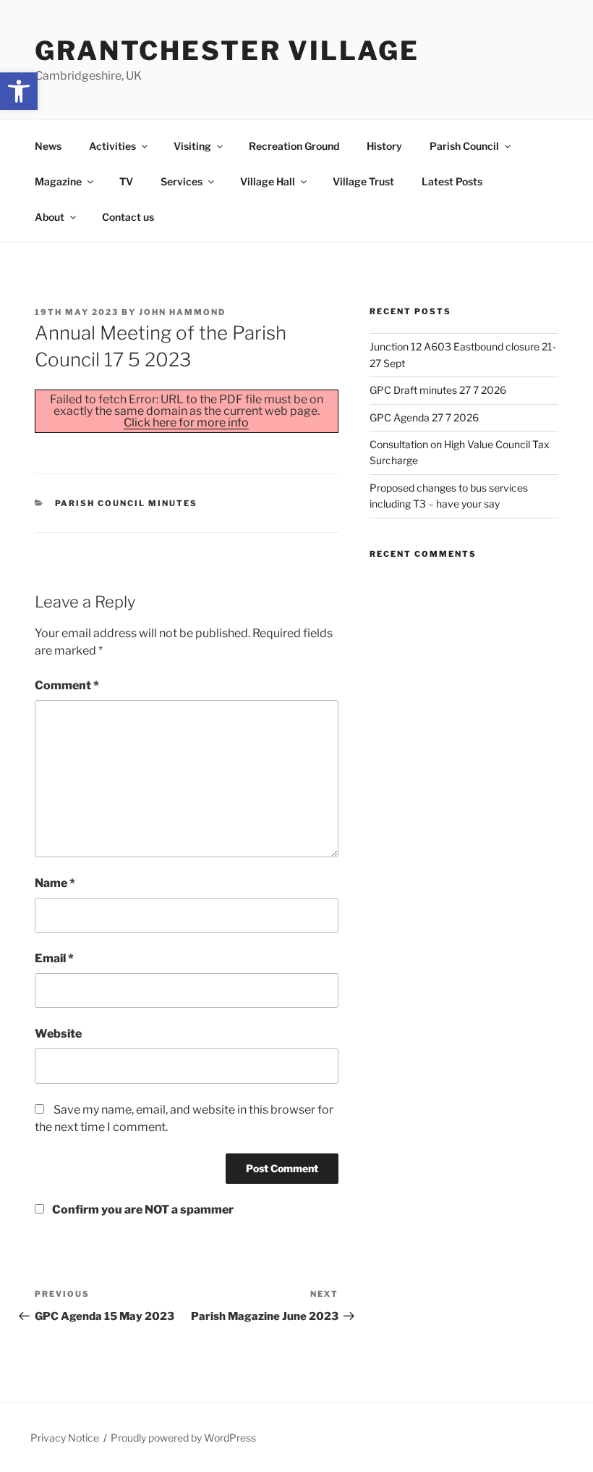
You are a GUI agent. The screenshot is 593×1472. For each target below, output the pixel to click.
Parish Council (464, 146)
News (48, 146)
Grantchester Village (227, 51)
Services (181, 181)
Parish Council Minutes (126, 503)
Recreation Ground (294, 146)
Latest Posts (452, 181)
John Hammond (182, 312)
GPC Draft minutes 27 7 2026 (438, 390)
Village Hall (267, 181)
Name (55, 883)
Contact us (128, 217)
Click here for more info (186, 422)
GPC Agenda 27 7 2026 (424, 417)
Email (54, 958)
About (49, 217)
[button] (19, 91)
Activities (112, 146)
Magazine (58, 181)
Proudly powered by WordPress (183, 1437)
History (384, 146)
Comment (67, 685)
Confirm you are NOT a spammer (142, 1209)
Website (58, 1033)
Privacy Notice (64, 1437)
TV (126, 181)
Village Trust (363, 181)
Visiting (192, 146)
